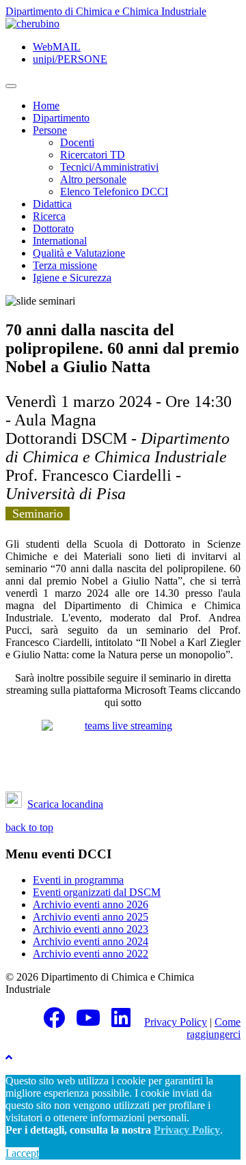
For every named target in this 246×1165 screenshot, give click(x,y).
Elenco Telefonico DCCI (114, 191)
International (60, 241)
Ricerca (49, 216)
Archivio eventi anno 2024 (90, 941)
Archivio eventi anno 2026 (90, 904)
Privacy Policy (175, 1022)
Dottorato (53, 228)
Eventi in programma (78, 880)
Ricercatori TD (92, 154)
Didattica (52, 204)
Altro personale (93, 179)
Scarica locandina (65, 804)
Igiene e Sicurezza (72, 277)
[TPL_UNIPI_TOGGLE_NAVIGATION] (10, 86)
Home (46, 105)
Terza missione (65, 265)
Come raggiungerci (214, 1028)
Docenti (77, 142)
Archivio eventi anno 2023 (90, 929)
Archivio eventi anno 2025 (90, 917)
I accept (22, 1153)
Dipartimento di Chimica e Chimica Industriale (105, 11)
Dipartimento (61, 118)
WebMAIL (57, 47)
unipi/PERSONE (70, 59)
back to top (29, 827)
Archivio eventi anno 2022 (90, 953)
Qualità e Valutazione (79, 253)
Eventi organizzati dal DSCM (97, 892)
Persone (50, 130)
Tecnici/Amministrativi (109, 167)
